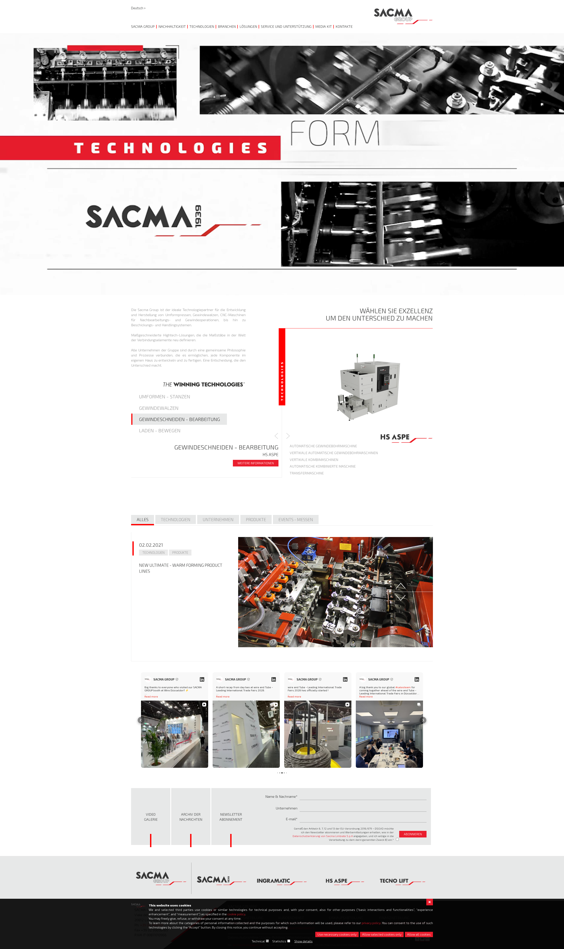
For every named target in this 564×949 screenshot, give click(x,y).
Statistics (279, 941)
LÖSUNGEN (248, 26)
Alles (142, 519)
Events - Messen (295, 519)
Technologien (175, 519)
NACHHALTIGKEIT (172, 26)
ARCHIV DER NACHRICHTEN (190, 816)
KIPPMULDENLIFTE (305, 493)
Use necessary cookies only (336, 934)
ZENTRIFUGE (300, 500)
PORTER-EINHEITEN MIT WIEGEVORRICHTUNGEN (328, 466)
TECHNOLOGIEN (201, 26)
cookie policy (236, 914)
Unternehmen (218, 519)
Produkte (256, 519)
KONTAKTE (344, 26)
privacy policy (371, 923)
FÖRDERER (298, 473)
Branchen (227, 26)
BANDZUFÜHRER (303, 480)
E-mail (291, 819)
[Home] (403, 16)
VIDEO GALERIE (151, 816)
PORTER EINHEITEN (305, 459)
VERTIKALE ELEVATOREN (309, 446)
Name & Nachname (280, 796)
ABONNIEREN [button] (413, 834)
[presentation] (276, 437)
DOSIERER (298, 487)
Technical (258, 941)
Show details (303, 941)
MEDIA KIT (323, 26)
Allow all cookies (419, 934)
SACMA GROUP (143, 26)
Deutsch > (138, 8)
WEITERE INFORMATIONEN (255, 463)
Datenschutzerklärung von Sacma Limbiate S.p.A (323, 835)
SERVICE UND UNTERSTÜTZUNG (286, 26)
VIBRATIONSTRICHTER (307, 453)
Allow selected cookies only (381, 934)
